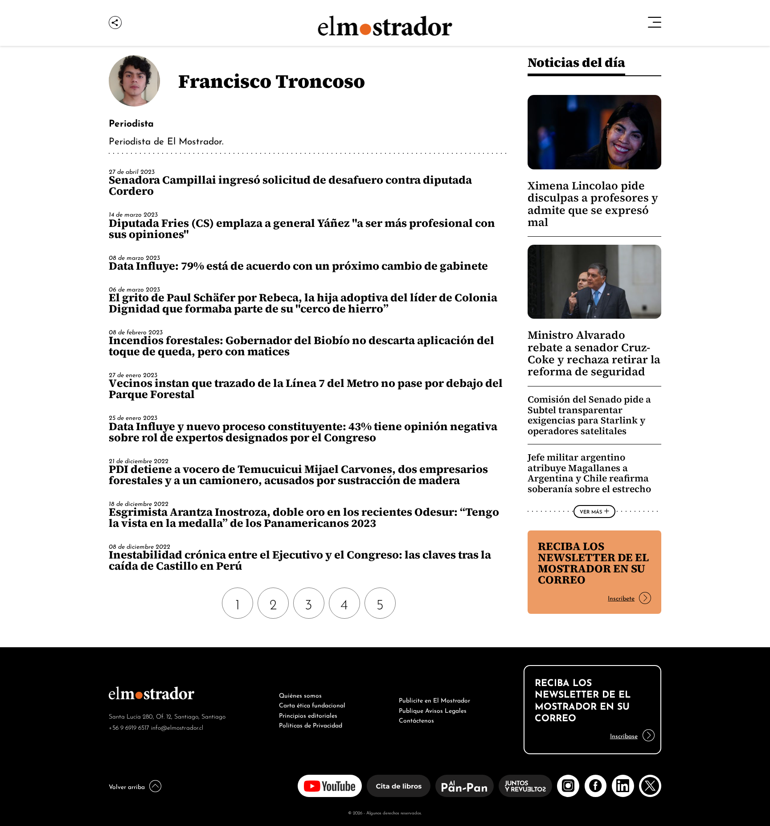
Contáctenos (416, 719)
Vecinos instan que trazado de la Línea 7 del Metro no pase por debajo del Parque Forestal (306, 388)
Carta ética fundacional (312, 704)
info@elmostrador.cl (177, 727)
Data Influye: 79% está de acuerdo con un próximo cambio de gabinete (298, 265)
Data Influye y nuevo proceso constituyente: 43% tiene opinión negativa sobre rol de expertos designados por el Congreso (303, 432)
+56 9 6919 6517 (129, 727)
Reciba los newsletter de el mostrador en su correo (593, 562)
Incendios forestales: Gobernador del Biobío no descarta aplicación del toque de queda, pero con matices (301, 346)
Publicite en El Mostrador (434, 699)
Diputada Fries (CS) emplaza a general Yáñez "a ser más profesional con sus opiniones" (302, 228)
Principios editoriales (308, 714)
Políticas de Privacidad (310, 724)
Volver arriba (127, 785)
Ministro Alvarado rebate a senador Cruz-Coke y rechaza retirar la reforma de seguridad (594, 353)
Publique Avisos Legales (433, 709)
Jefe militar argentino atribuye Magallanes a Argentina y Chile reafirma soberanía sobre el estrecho (589, 473)
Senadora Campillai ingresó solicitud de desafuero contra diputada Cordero (290, 185)
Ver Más (591, 511)
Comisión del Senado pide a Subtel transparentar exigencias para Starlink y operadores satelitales (589, 415)
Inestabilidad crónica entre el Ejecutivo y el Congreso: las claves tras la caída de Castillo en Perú (300, 560)
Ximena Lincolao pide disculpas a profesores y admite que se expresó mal (593, 204)
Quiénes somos (300, 694)
